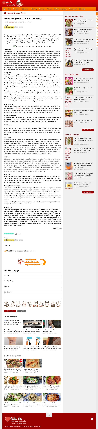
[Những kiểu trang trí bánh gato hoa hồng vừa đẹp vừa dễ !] (69, 176)
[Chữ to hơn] (21, 28)
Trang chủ (11, 13)
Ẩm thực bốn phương (60, 9)
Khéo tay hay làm (72, 135)
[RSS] (91, 418)
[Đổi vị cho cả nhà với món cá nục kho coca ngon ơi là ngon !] (52, 397)
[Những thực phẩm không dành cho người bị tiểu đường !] (69, 81)
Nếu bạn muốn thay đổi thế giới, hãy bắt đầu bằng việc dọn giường (31, 331)
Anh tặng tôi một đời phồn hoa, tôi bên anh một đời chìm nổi (52, 348)
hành (19, 108)
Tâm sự (49, 9)
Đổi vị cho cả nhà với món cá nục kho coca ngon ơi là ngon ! (51, 404)
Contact (38, 426)
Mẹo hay (34, 9)
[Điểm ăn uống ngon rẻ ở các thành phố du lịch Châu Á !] (69, 32)
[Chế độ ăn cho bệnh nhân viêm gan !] (69, 90)
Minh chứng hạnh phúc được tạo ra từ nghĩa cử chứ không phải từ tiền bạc (13, 331)
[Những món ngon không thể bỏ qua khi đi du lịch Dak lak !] (69, 42)
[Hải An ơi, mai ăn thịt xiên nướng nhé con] (52, 324)
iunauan (11, 22)
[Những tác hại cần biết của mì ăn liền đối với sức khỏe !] (69, 102)
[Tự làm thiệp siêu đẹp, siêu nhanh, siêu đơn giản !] (69, 185)
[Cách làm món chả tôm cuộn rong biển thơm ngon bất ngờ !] (32, 397)
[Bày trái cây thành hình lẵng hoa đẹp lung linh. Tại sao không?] (69, 153)
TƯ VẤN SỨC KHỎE (72, 75)
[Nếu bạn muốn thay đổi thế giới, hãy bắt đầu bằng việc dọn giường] (32, 324)
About (20, 426)
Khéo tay (42, 9)
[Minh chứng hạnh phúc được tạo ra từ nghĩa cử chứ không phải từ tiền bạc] (13, 324)
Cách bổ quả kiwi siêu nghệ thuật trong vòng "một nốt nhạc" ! (83, 140)
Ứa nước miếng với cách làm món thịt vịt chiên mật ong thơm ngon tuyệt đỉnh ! (51, 387)
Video (9, 9)
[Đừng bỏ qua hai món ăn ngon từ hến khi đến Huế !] (69, 23)
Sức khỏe (25, 9)
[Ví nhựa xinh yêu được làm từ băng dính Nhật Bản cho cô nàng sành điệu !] (69, 166)
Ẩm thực (15, 9)
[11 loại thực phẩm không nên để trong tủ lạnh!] (69, 113)
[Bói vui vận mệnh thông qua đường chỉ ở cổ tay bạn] (13, 341)
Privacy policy (28, 426)
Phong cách (73, 9)
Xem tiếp (87, 69)
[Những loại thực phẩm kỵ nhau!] (69, 123)
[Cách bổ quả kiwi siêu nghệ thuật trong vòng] (69, 141)
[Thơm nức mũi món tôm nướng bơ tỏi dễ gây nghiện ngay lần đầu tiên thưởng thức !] (32, 363)
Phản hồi (10, 311)
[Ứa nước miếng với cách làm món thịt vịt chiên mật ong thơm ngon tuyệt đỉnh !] (52, 380)
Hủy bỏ (22, 311)
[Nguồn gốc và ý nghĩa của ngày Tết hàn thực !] (69, 52)
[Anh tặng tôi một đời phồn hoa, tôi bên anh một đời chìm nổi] (52, 341)
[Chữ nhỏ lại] (16, 28)
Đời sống (82, 9)
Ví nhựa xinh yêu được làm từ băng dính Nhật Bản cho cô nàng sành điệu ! (83, 165)
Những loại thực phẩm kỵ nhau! (83, 120)
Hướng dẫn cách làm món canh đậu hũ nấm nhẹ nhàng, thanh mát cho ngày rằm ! (32, 387)
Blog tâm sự (21, 13)
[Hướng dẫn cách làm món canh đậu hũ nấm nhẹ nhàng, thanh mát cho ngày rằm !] (32, 380)
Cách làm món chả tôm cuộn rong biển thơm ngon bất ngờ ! (32, 404)
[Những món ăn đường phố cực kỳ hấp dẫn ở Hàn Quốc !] (69, 63)
